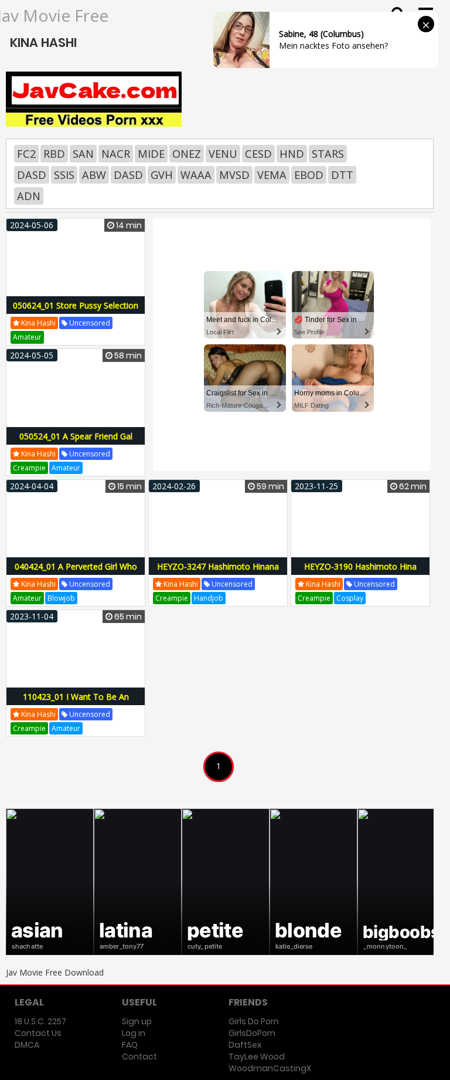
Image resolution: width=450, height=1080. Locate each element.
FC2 (26, 154)
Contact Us (38, 1033)
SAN (83, 154)
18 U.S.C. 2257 (40, 1021)
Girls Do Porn (254, 1021)
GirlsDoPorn (252, 1033)
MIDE (151, 154)
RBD (54, 154)
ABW (94, 175)
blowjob (61, 598)
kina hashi (37, 323)
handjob (208, 598)
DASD (31, 175)
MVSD (234, 175)
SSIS (64, 175)
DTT (342, 175)
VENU (223, 154)
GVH (162, 175)
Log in (133, 1033)
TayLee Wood (257, 1056)
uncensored (88, 323)
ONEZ (186, 154)
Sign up (137, 1021)
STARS (328, 154)
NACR (115, 154)
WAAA (196, 175)
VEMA (272, 175)
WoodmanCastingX (270, 1068)
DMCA (27, 1045)
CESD (258, 154)
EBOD (308, 175)
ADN (28, 196)
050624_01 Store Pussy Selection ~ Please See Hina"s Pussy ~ (75, 312)
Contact (139, 1056)
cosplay (349, 598)
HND (291, 154)
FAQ (130, 1045)
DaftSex (245, 1045)
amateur (27, 337)
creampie (29, 468)
